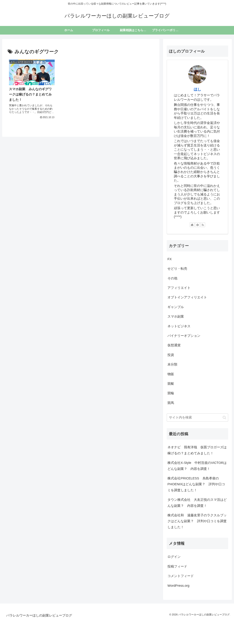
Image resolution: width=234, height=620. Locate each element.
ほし (197, 89)
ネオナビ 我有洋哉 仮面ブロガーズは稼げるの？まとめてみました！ (197, 450)
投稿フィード (177, 566)
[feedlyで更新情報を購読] (197, 224)
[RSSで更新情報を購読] (202, 224)
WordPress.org (178, 585)
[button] (224, 417)
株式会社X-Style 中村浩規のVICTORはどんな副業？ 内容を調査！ (197, 465)
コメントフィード (180, 576)
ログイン (174, 557)
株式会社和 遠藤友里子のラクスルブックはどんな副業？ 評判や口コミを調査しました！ (197, 521)
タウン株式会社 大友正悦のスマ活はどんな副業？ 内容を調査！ (197, 502)
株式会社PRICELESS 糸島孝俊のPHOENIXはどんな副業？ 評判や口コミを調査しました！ (196, 484)
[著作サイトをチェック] (192, 224)
